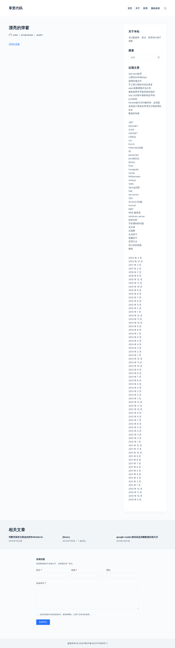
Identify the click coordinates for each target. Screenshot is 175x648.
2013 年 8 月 (135, 373)
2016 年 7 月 (135, 272)
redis (131, 183)
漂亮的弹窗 (14, 44)
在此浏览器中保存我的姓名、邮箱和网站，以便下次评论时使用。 (65, 614)
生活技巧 (133, 234)
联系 (145, 8)
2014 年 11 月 (135, 319)
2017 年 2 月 (135, 268)
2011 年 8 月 (135, 459)
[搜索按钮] (158, 57)
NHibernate (134, 176)
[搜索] (165, 8)
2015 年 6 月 (135, 301)
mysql (132, 173)
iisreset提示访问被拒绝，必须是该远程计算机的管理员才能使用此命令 (145, 106)
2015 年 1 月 (135, 311)
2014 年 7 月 (135, 333)
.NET (131, 122)
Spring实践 (134, 187)
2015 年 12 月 (135, 279)
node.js (132, 180)
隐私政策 (155, 8)
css (130, 140)
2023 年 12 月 (136, 261)
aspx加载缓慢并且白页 (140, 88)
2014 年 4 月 (135, 344)
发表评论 (43, 622)
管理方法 (133, 241)
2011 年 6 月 (135, 467)
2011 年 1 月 (135, 485)
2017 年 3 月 (135, 265)
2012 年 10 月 (135, 409)
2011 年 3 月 (135, 477)
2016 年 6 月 (135, 275)
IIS (130, 151)
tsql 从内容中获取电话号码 (142, 95)
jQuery (39, 35)
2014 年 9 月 (135, 326)
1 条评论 (82, 541)
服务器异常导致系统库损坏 (142, 91)
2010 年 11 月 (135, 492)
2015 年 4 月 (135, 304)
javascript (134, 155)
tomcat (132, 205)
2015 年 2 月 (135, 308)
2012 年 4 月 (135, 431)
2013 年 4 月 (135, 387)
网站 (108, 570)
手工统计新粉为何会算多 (141, 84)
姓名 (39, 570)
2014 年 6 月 (135, 337)
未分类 (132, 227)
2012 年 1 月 (135, 441)
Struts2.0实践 (135, 201)
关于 (137, 8)
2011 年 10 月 (135, 452)
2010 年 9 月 (135, 499)
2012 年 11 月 (135, 405)
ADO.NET (133, 126)
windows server (137, 216)
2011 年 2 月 (135, 481)
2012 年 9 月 (135, 412)
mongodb (133, 169)
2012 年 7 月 (135, 420)
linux (131, 165)
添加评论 (41, 583)
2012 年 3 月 (135, 434)
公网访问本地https (138, 77)
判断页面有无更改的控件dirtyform (26, 537)
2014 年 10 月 (135, 322)
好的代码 (133, 219)
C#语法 (132, 136)
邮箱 (74, 570)
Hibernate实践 (136, 147)
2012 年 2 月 (135, 438)
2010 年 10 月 (135, 495)
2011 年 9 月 (135, 456)
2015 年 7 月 (135, 297)
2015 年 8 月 (135, 293)
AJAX (131, 129)
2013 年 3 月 (135, 391)
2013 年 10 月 (135, 366)
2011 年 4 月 (135, 474)
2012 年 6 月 (135, 423)
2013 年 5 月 (135, 384)
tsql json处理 (135, 73)
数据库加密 (134, 113)
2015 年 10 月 (135, 286)
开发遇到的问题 (136, 223)
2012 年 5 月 (135, 427)
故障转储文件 (135, 81)
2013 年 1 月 (135, 398)
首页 (130, 8)
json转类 (133, 99)
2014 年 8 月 (135, 330)
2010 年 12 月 (135, 488)
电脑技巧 (133, 238)
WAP (131, 209)
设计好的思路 (135, 245)
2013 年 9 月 (135, 369)
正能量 (132, 230)
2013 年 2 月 (135, 394)
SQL (131, 191)
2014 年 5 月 (135, 340)
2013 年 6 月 (135, 380)
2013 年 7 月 (135, 376)
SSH (131, 198)
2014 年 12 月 (135, 315)
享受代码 (15, 8)
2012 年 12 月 (135, 402)
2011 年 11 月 (135, 449)
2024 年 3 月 (135, 257)
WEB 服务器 (135, 212)
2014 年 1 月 (135, 355)
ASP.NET (133, 133)
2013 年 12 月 (135, 358)
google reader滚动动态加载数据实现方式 (137, 537)
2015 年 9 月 (135, 290)
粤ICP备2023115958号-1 (96, 643)
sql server (134, 194)
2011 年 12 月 (135, 445)
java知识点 (134, 158)
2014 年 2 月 (135, 351)
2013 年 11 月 (135, 362)
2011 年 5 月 (135, 470)
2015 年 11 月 (135, 283)
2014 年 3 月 (135, 348)
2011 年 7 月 (135, 463)
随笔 (131, 248)
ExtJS (132, 144)
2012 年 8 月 (135, 416)
